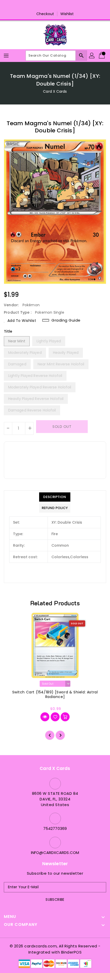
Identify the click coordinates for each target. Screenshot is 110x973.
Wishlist (67, 13)
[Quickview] (44, 716)
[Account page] (92, 55)
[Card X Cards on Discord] (60, 6)
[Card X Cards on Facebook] (40, 6)
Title (8, 331)
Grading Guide (66, 320)
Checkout (45, 13)
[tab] (54, 497)
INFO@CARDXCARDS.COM (55, 852)
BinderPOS (71, 952)
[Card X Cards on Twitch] (69, 6)
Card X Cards (55, 91)
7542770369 (55, 828)
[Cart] (102, 55)
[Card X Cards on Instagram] (50, 6)
